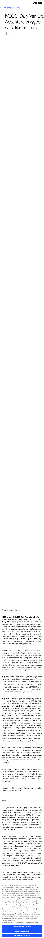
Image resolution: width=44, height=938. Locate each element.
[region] (22, 910)
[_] (37, 3)
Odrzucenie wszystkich (22, 931)
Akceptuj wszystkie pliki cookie (22, 926)
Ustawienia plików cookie (22, 935)
